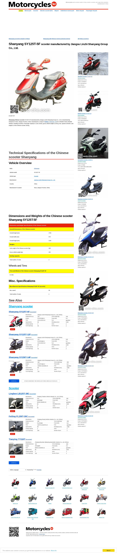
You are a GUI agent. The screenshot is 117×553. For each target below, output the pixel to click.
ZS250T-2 (85, 159)
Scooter (35, 10)
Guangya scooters (82, 200)
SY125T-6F (85, 415)
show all (14, 462)
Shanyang (36, 168)
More (12, 329)
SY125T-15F (86, 365)
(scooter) (22, 312)
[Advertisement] (56, 24)
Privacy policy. (42, 534)
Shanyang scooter (21, 306)
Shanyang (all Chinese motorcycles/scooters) (56, 38)
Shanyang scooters (82, 258)
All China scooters (83, 38)
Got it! (108, 550)
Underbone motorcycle (67, 10)
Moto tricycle (80, 10)
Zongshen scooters (82, 161)
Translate (39, 469)
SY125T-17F (86, 257)
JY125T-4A (85, 76)
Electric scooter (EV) (46, 10)
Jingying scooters (81, 78)
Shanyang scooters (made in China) (19, 38)
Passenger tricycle (91, 10)
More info (54, 550)
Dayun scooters (81, 115)
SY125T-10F (86, 313)
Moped (56, 10)
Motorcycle (28, 10)
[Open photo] (41, 83)
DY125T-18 (84, 113)
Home (21, 10)
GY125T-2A (85, 199)
